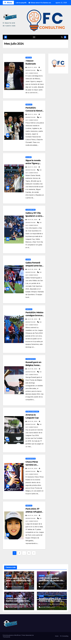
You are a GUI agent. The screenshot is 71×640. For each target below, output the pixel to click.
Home (56, 636)
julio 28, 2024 (32, 319)
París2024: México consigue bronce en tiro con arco (34, 315)
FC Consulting (64, 636)
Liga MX (28, 259)
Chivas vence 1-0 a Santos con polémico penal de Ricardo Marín (18, 600)
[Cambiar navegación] (34, 37)
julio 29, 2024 (32, 219)
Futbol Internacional (32, 411)
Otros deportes (30, 359)
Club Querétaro (30, 209)
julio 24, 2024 (32, 515)
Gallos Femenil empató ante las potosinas (34, 265)
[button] (62, 37)
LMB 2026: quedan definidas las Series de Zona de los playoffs (51, 580)
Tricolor (28, 57)
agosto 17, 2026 (13, 583)
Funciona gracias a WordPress (12, 635)
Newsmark (29, 635)
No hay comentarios (15, 586)
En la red (28, 157)
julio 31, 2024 (32, 67)
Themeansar (6, 637)
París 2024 (29, 104)
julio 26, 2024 (32, 421)
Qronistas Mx (25, 583)
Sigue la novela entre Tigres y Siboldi (33, 163)
